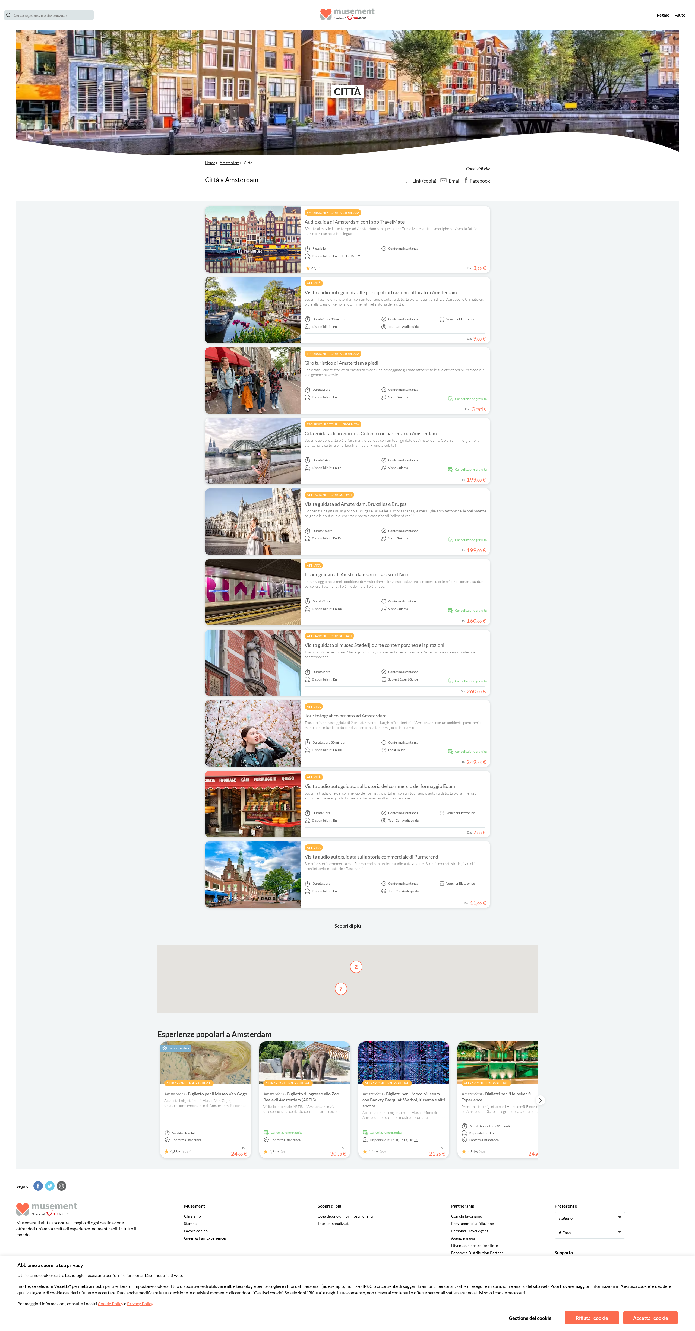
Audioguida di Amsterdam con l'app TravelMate (355, 222)
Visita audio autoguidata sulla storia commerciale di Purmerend (371, 857)
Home (210, 162)
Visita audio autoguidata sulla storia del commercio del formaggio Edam (380, 786)
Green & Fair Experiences (205, 1238)
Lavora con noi (196, 1230)
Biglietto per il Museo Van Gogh (205, 1093)
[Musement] (347, 15)
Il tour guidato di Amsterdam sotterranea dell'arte (357, 574)
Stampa (190, 1223)
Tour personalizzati (334, 1223)
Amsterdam (229, 162)
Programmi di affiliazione (472, 1223)
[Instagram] (60, 1186)
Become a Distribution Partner (477, 1252)
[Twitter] (49, 1186)
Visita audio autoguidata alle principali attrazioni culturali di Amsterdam (381, 292)
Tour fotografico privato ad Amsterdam (346, 716)
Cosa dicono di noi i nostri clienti (345, 1216)
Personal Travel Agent (469, 1230)
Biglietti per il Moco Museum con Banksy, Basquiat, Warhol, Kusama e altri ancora (403, 1099)
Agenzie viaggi (463, 1238)
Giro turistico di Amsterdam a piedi (341, 363)
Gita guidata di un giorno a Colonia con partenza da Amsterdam (371, 433)
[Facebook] (37, 1186)
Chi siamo (192, 1216)
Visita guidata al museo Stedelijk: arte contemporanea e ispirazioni (374, 645)
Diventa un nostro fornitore (474, 1245)
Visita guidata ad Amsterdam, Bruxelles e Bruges (355, 504)
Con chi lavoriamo (466, 1216)
